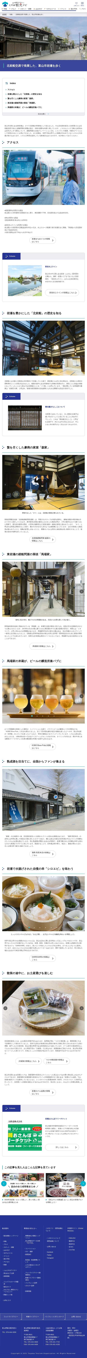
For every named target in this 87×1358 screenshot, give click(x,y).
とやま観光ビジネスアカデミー (32, 1266)
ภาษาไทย (72, 1250)
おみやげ (7, 1250)
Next (82, 348)
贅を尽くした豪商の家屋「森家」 (21, 98)
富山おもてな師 (9, 1273)
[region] (43, 9)
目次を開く (42, 114)
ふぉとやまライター (10, 1270)
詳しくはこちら (62, 1147)
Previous (5, 348)
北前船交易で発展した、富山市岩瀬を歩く (30, 14)
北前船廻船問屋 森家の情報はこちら (41, 539)
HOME (4, 14)
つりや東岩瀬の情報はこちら (55, 1061)
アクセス (11, 90)
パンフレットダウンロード (54, 1317)
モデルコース (8, 1253)
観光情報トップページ (11, 1236)
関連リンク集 (8, 1295)
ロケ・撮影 (29, 1251)
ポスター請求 (29, 1286)
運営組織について (53, 1241)
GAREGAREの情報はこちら (41, 958)
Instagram (50, 1258)
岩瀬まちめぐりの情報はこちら (41, 240)
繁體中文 (72, 1241)
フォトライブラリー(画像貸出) (33, 1274)
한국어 (71, 1247)
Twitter (49, 1255)
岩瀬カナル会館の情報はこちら (41, 1092)
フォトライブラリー (11, 1317)
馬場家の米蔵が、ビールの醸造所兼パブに (25, 107)
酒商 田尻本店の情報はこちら (41, 854)
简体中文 (72, 1244)
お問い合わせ (51, 1246)
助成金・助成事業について (32, 1261)
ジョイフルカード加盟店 (11, 1283)
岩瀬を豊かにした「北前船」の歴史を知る (25, 94)
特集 (11, 14)
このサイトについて (53, 1238)
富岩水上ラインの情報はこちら (62, 293)
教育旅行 (28, 1254)
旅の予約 (7, 1259)
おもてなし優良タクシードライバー (11, 1291)
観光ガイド (7, 1287)
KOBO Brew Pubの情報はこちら (41, 746)
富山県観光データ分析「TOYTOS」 (32, 1242)
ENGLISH (72, 1238)
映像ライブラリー (32, 1317)
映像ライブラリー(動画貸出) (33, 1279)
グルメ (6, 1244)
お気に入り (7, 1300)
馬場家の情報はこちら (42, 646)
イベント (7, 1256)
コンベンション (30, 1248)
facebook (50, 1252)
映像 (5, 1265)
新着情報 (7, 1276)
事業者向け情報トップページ (32, 1237)
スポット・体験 (9, 1247)
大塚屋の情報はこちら (27, 1061)
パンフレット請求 (31, 1283)
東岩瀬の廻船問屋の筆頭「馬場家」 (22, 103)
